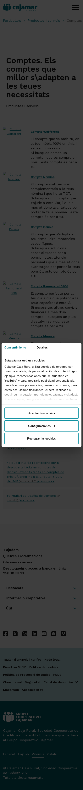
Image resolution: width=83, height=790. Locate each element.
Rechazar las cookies (41, 438)
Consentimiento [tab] (15, 347)
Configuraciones (39, 425)
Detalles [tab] (42, 347)
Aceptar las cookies (41, 413)
